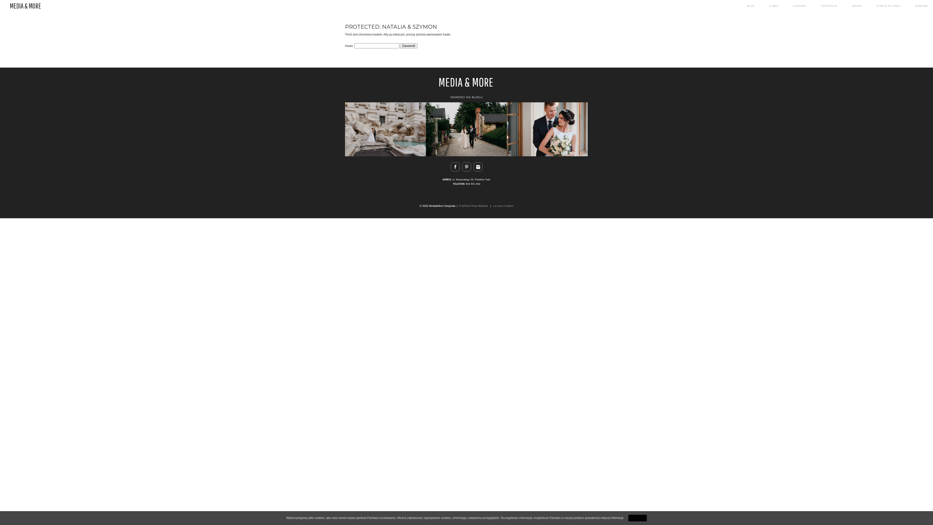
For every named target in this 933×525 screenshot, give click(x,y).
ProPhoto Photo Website (473, 205)
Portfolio (829, 6)
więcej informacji (612, 518)
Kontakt (921, 6)
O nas (773, 6)
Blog (751, 6)
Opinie (857, 6)
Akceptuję (638, 518)
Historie (799, 6)
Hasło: (349, 46)
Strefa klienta (888, 6)
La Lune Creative (503, 205)
